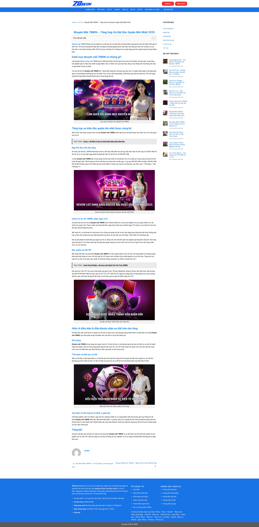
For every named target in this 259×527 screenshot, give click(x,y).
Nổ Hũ (139, 9)
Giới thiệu (136, 489)
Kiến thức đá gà (168, 40)
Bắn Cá (125, 9)
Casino (117, 9)
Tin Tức (80, 22)
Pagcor (86, 491)
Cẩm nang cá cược (152, 9)
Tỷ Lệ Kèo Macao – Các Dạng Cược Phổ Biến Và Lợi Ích (177, 155)
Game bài (166, 32)
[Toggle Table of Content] (152, 38)
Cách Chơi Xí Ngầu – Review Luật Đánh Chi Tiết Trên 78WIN (176, 82)
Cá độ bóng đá (168, 28)
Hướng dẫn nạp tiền (169, 497)
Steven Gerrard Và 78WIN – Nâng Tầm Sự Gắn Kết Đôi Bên (178, 103)
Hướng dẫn (90, 9)
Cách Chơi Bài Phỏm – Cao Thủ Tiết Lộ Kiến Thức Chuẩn (177, 134)
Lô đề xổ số (167, 44)
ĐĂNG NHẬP (181, 3)
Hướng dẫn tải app (169, 504)
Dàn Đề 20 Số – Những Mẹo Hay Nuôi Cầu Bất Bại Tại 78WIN (177, 72)
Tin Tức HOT (168, 9)
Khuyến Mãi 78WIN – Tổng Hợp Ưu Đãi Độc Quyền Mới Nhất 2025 (176, 113)
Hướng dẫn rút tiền (169, 500)
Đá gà (109, 9)
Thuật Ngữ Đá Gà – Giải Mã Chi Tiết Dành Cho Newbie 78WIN (177, 62)
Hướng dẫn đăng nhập (170, 493)
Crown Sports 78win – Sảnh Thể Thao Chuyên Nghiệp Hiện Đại (177, 144)
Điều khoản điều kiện (140, 493)
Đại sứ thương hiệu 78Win (142, 507)
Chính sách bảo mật (140, 500)
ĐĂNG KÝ (168, 3)
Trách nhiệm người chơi (141, 504)
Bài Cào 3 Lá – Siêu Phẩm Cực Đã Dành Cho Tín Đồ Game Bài (177, 93)
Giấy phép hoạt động (140, 497)
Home (74, 22)
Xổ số (133, 9)
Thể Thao (101, 9)
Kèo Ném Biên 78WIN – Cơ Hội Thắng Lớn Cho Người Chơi (177, 124)
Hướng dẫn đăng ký (170, 489)
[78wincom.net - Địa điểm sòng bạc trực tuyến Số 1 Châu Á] (82, 4)
